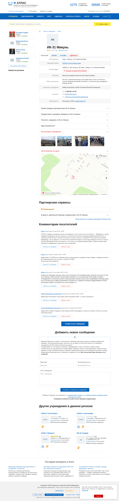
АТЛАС (26, 3)
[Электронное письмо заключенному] (78, 426)
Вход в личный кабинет (17, 11)
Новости (40, 16)
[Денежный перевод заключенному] (43, 426)
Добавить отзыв (63, 50)
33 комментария (90, 441)
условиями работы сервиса (74, 395)
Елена (43, 254)
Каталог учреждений (49, 31)
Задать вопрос (38, 494)
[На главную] (40, 31)
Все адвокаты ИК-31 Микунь (18, 66)
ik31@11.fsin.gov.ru (71, 94)
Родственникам (27, 16)
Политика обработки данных (54, 494)
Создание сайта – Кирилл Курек (75, 494)
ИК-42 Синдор (82, 433)
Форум (86, 16)
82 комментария (54, 420)
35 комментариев (55, 440)
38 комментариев (91, 420)
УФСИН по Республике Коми (71, 63)
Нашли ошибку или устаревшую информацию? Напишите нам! (93, 219)
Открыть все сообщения (75, 324)
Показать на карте (76, 71)
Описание (44, 55)
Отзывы (96, 16)
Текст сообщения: (46, 370)
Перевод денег (48, 209)
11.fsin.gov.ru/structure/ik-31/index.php (76, 97)
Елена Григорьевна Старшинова (51, 294)
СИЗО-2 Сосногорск (49, 413)
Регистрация (33, 11)
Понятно (98, 496)
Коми (59, 31)
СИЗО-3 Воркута (47, 433)
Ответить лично (65, 246)
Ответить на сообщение (49, 246)
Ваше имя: (43, 362)
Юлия (43, 231)
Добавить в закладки (46, 11)
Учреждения (13, 16)
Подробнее (85, 490)
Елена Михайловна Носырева (50, 308)
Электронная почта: (84, 362)
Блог (49, 16)
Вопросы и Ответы (73, 16)
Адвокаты (58, 16)
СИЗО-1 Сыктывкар (85, 413)
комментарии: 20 (80, 101)
